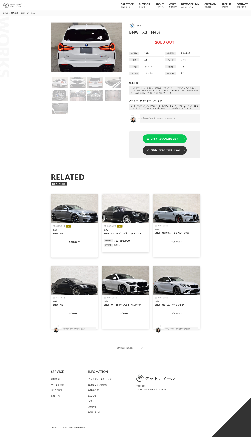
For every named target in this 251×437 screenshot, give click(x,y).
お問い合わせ (94, 412)
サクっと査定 (57, 385)
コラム (91, 401)
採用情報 (92, 407)
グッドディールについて (100, 379)
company (210, 4)
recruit (226, 4)
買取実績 (55, 379)
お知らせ (92, 396)
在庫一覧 (55, 396)
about (159, 4)
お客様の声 (93, 390)
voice (172, 4)
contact (242, 4)
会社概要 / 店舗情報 (97, 385)
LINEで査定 (56, 390)
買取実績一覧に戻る (125, 348)
